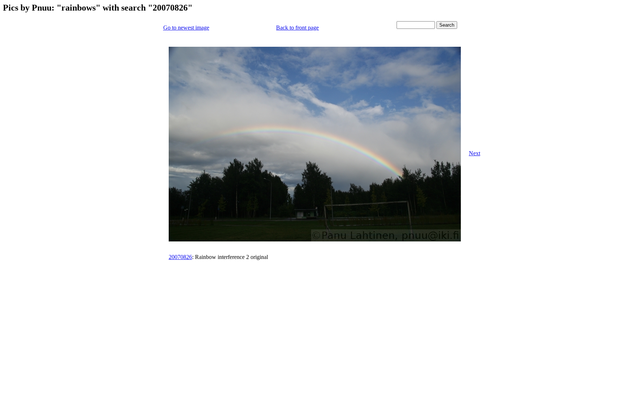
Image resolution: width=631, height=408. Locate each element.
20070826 (180, 257)
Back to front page (297, 27)
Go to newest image (186, 27)
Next (474, 153)
